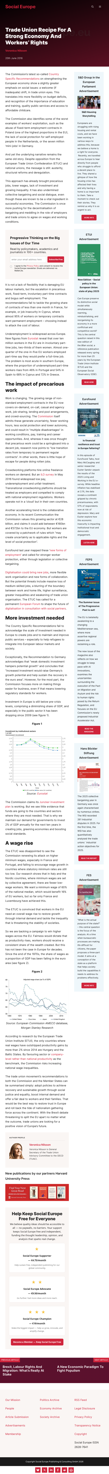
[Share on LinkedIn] (51, 1470)
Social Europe (20, 6)
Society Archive (50, 1417)
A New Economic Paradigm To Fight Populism (80, 1369)
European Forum (30, 604)
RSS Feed (80, 1400)
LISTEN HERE (89, 543)
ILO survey (47, 474)
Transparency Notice (87, 1425)
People (9, 1408)
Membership (13, 1434)
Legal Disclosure (84, 1408)
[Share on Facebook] (57, 1470)
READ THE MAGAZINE (89, 730)
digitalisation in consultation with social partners (35, 608)
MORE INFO (89, 218)
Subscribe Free (56, 259)
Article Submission (17, 1417)
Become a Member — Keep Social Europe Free (37, 1342)
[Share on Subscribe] (71, 1470)
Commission (45, 416)
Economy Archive (51, 1408)
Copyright (80, 1434)
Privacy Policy (33, 266)
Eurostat (33, 338)
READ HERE (89, 382)
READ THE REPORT (89, 858)
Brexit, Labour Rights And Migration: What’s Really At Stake (23, 1370)
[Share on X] (44, 1470)
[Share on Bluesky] (38, 1470)
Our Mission (12, 1400)
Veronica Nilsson (16, 50)
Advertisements (15, 1425)
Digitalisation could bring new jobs (26, 572)
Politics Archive (49, 1400)
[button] (92, 7)
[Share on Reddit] (64, 1470)
